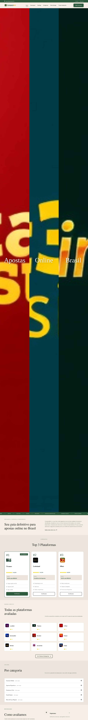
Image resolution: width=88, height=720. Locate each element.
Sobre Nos (82, 1)
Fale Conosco (78, 5)
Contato (77, 1)
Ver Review (17, 593)
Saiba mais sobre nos (50, 530)
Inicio (27, 5)
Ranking (39, 5)
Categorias (45, 5)
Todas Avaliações (62, 5)
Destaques (32, 5)
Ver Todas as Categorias (43, 656)
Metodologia (53, 5)
